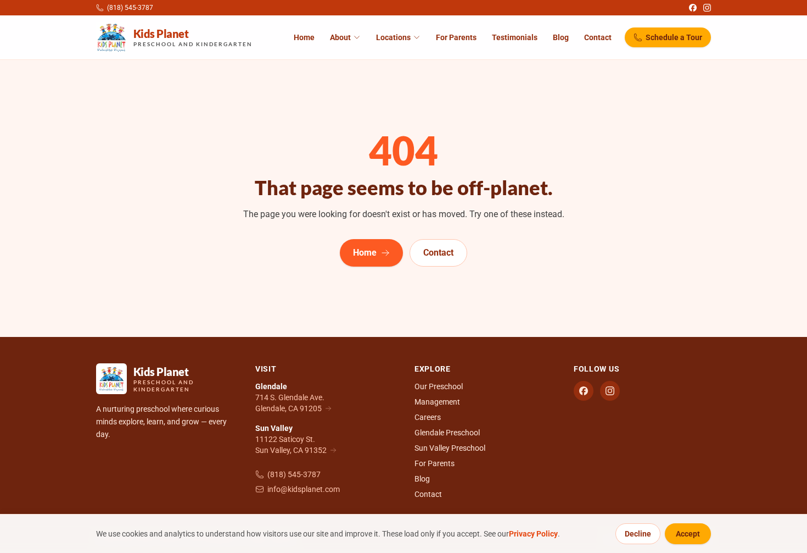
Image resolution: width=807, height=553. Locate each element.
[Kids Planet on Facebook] (693, 8)
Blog (561, 37)
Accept (688, 533)
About (340, 37)
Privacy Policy (533, 533)
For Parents (456, 37)
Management (437, 401)
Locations (393, 37)
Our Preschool (438, 386)
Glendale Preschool (447, 432)
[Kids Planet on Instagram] (707, 8)
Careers (427, 417)
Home (304, 37)
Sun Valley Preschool (449, 448)
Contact (598, 37)
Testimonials (514, 37)
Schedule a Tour (674, 37)
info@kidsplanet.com (303, 489)
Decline (638, 533)
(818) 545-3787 (294, 474)
